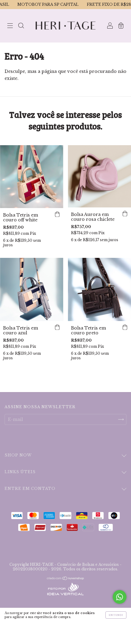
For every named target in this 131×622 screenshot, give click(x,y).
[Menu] (10, 26)
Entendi (116, 615)
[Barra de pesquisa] (21, 26)
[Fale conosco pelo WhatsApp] (119, 597)
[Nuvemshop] (66, 579)
